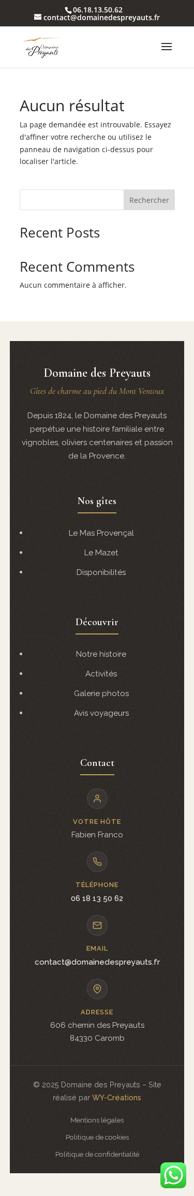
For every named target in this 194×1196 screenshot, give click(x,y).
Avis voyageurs (101, 713)
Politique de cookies (97, 1137)
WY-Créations (116, 1097)
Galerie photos (101, 693)
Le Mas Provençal (101, 533)
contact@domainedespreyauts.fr (97, 962)
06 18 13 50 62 (97, 898)
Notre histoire (101, 654)
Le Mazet (101, 552)
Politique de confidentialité (97, 1154)
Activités (101, 673)
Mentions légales (97, 1120)
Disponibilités (101, 572)
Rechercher (149, 200)
